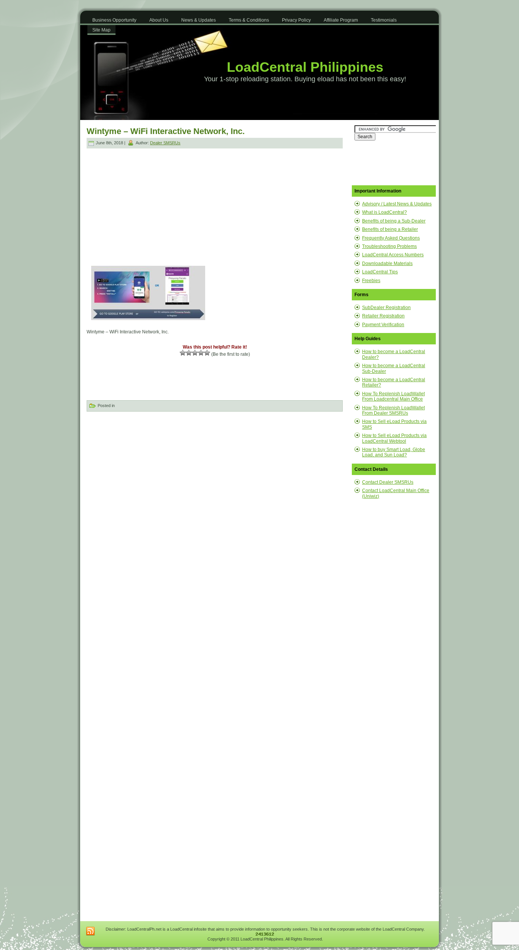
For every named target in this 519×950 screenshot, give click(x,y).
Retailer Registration (383, 316)
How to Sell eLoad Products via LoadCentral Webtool (394, 438)
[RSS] (90, 931)
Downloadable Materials (387, 263)
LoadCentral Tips (380, 272)
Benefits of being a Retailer (390, 229)
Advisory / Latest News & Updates (397, 204)
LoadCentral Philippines (305, 67)
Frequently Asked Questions (391, 238)
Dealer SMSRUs (165, 142)
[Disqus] (214, 513)
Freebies (371, 280)
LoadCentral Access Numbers (393, 254)
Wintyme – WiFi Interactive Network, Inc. (166, 131)
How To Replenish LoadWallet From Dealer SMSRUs (393, 410)
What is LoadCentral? (384, 212)
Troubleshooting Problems (389, 246)
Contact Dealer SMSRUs (387, 482)
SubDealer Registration (386, 307)
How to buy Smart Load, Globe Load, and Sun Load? (393, 452)
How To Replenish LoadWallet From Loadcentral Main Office (393, 396)
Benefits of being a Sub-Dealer (394, 221)
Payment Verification (383, 324)
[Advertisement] (151, 203)
